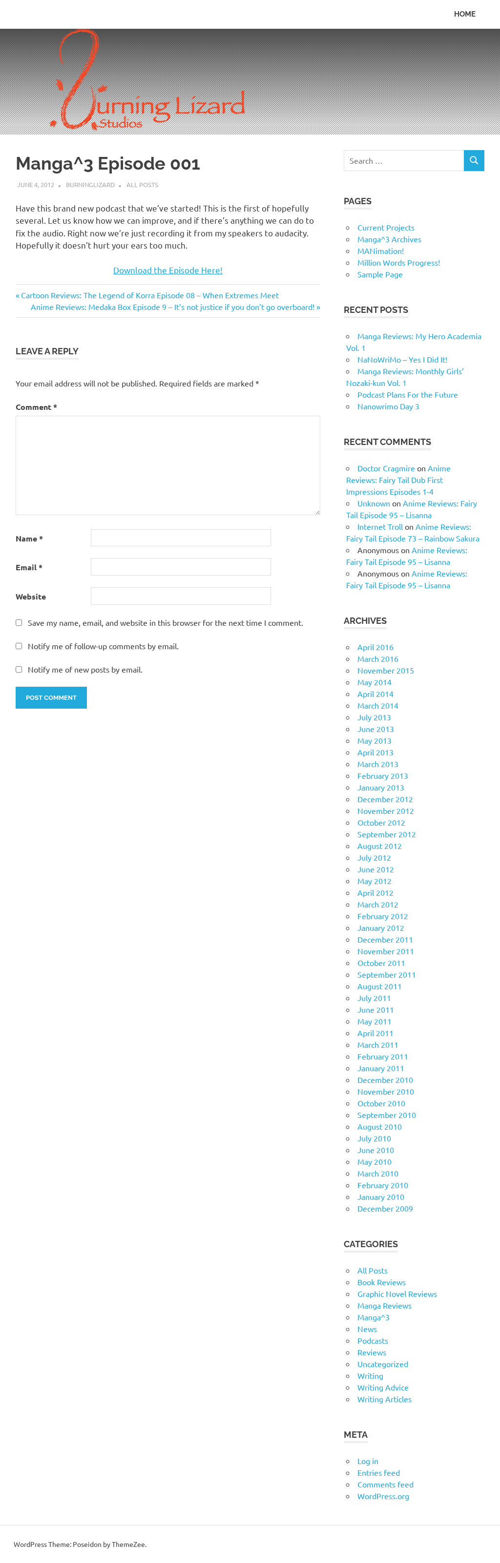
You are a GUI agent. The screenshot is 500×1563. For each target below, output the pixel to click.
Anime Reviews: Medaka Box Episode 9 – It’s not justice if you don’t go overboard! (172, 306)
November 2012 (385, 810)
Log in (367, 1461)
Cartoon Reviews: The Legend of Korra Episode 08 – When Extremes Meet (150, 295)
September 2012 (386, 834)
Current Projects (386, 227)
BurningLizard (90, 184)
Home (465, 14)
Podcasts (372, 1340)
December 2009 (385, 1208)
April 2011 (375, 1033)
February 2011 (382, 1056)
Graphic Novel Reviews (397, 1293)
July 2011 (374, 998)
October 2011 (381, 962)
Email (29, 567)
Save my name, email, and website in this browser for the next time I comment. (165, 622)
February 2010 (382, 1185)
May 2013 (374, 740)
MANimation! (380, 250)
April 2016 (375, 647)
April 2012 (375, 892)
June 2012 (375, 869)
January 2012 (380, 927)
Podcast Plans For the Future (407, 394)
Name (29, 538)
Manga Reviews (384, 1305)
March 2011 (377, 1044)
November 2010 (385, 1091)
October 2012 (381, 822)
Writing (370, 1375)
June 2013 (375, 728)
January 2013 (380, 787)
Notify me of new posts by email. (85, 669)
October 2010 (381, 1103)
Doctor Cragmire (386, 468)
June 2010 (375, 1150)
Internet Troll (380, 526)
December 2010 (385, 1079)
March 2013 (377, 764)
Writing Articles (384, 1399)
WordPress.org (383, 1496)
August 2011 (379, 986)
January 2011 (380, 1068)
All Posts (142, 184)
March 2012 (377, 904)
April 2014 (375, 693)
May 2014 (374, 682)
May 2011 (374, 1021)
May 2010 (374, 1161)
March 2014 (377, 705)
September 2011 (386, 974)
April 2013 (375, 752)
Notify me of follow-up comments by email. (103, 646)
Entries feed (378, 1472)
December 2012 (385, 799)
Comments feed (385, 1484)
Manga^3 (373, 1317)
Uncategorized (382, 1364)
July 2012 (374, 857)
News (367, 1328)
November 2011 (385, 951)
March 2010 (377, 1173)
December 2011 (385, 939)
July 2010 (374, 1138)
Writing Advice (383, 1387)
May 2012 (374, 881)
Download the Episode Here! (168, 270)
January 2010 (380, 1196)
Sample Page (380, 274)
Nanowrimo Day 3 (388, 406)
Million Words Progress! (398, 262)
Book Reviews (381, 1282)
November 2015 (385, 670)
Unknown (373, 503)
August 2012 (379, 845)
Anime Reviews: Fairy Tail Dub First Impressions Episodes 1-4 (398, 479)
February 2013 (382, 775)
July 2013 (374, 717)
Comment (36, 407)
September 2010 (386, 1114)
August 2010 (379, 1126)
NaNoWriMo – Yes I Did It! (402, 359)
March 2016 (377, 658)
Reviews (371, 1352)
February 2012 (382, 916)
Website (31, 596)
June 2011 (375, 1009)
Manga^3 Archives (389, 239)
